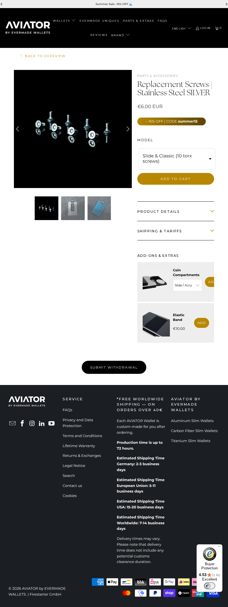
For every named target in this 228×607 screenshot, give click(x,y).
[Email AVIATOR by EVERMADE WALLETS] (13, 423)
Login (205, 28)
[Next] (127, 129)
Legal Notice (74, 466)
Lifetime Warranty (79, 446)
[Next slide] (226, 4)
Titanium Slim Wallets (190, 441)
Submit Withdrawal (114, 367)
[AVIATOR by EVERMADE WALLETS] (28, 28)
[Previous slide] (1, 4)
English (179, 28)
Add (212, 282)
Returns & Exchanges (82, 456)
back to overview (45, 56)
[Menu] (219, 547)
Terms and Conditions (82, 436)
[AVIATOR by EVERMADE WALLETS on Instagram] (32, 423)
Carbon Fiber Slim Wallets (194, 431)
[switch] (209, 585)
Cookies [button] (70, 496)
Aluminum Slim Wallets (192, 421)
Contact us (72, 486)
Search (69, 476)
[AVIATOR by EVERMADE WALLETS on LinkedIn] (42, 423)
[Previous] (18, 129)
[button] (64, 21)
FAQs (67, 410)
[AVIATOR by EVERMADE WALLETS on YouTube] (52, 423)
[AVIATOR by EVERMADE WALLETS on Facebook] (22, 423)
